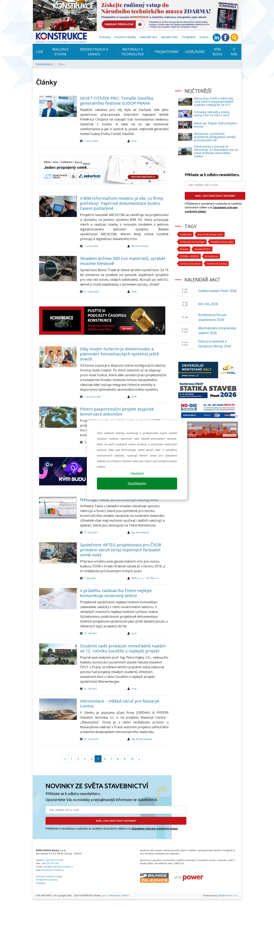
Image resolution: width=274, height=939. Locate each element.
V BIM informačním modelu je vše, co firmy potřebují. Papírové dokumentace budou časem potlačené (121, 203)
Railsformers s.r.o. (228, 895)
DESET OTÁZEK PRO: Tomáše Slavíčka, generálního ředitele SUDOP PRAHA (117, 100)
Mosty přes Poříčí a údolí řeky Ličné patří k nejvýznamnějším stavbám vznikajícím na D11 (213, 101)
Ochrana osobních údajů (49, 876)
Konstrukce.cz (44, 64)
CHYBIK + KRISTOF (189, 256)
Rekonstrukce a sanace (94, 51)
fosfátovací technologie (192, 241)
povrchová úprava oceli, (210, 234)
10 (132, 759)
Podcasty (105, 37)
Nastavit (137, 474)
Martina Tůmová (139, 245)
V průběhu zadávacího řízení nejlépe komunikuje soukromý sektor (116, 593)
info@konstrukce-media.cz (58, 866)
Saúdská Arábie (202, 248)
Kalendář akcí (148, 37)
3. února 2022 (91, 140)
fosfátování (186, 234)
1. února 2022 (91, 245)
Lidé (39, 52)
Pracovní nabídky (125, 37)
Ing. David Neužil (140, 532)
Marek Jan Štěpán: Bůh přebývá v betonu (216, 124)
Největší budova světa (222, 241)
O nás (234, 51)
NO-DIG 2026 (208, 304)
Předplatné (189, 37)
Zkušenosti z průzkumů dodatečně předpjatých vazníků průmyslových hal (215, 137)
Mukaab (184, 248)
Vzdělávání (195, 52)
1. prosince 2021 (92, 396)
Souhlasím (137, 483)
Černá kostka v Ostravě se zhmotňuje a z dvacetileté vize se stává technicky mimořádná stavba (216, 151)
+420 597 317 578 (54, 860)
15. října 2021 (91, 532)
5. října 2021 (90, 578)
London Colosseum (190, 263)
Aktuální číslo (169, 37)
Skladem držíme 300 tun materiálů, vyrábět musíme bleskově (123, 261)
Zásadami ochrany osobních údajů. (155, 828)
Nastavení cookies (119, 895)
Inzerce (204, 37)
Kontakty (40, 882)
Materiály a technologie (132, 51)
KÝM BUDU (217, 51)
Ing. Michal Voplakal (141, 738)
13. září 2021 (90, 633)
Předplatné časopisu (46, 879)
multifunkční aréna (217, 263)
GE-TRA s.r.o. (153, 578)
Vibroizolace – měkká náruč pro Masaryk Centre (119, 703)
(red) (133, 140)
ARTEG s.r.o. (137, 578)
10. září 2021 (90, 688)
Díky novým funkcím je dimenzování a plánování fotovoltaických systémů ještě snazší (119, 354)
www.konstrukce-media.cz (50, 869)
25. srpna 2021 (91, 738)
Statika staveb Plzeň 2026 (217, 291)
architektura (211, 256)
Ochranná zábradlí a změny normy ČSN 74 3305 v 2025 (211, 113)
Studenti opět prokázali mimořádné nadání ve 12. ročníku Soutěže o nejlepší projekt (123, 648)
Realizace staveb (60, 51)
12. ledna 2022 (91, 291)
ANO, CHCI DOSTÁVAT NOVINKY (116, 820)
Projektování (167, 52)
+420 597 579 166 (50, 863)
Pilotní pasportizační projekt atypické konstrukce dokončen (117, 411)
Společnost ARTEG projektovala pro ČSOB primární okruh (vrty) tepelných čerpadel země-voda (120, 550)
